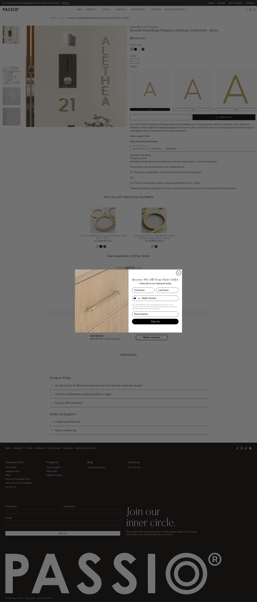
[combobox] (136, 298)
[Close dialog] (178, 273)
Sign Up (155, 321)
